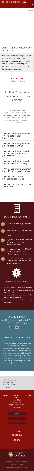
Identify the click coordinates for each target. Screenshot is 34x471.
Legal (17, 461)
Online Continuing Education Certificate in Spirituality (17, 162)
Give (16, 423)
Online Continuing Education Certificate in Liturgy (17, 144)
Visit (17, 418)
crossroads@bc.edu (10, 384)
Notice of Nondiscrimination (17, 464)
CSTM (25, 2)
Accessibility (9, 461)
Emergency (25, 461)
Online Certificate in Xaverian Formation (17, 185)
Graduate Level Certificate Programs (17, 79)
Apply (17, 414)
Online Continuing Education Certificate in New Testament (17, 170)
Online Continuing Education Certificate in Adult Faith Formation (17, 153)
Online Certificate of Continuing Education (14, 177)
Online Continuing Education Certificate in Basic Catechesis (17, 135)
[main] (17, 211)
